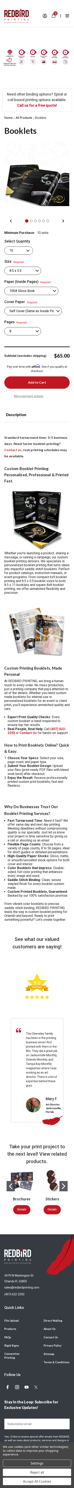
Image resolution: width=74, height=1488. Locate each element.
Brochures (21, 1199)
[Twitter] (36, 1387)
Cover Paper (20, 302)
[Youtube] (26, 1387)
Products (10, 1328)
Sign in (44, 15)
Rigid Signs (11, 1345)
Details (21, 1209)
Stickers (52, 1199)
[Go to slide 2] (63, 1186)
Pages (15, 322)
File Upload (11, 1320)
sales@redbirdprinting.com (21, 1287)
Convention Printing (12, 1356)
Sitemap (49, 1354)
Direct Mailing (53, 1320)
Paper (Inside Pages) (27, 282)
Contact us (13, 450)
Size (14, 261)
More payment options (28, 396)
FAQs (7, 1337)
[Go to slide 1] (11, 1186)
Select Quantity (17, 241)
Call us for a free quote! (37, 105)
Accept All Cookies (37, 1481)
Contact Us (51, 1337)
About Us (50, 1328)
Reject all (37, 1472)
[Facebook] (7, 1387)
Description (16, 414)
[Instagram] (17, 1387)
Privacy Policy (52, 1345)
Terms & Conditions (56, 1362)
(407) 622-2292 (14, 1294)
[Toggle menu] (67, 15)
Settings (37, 1463)
